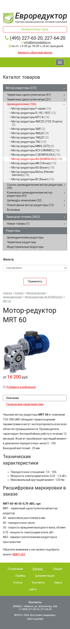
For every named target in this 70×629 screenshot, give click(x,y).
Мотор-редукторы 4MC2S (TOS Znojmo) (36, 123)
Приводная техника (23, 216)
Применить (35, 281)
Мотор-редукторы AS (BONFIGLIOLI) (36, 159)
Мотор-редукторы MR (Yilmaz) (33, 163)
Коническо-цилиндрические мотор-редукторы (30, 194)
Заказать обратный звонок (35, 52)
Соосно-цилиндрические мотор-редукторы (35, 186)
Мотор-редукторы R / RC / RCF (33, 112)
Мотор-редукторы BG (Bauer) (32, 167)
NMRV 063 (18, 554)
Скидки (57, 568)
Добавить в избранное (21, 387)
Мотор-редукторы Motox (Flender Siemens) (32, 173)
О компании (15, 568)
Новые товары (18, 223)
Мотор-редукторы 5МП (28, 128)
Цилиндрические (21, 104)
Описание (12, 398)
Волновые (13, 209)
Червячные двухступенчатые (29, 99)
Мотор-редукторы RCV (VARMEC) (35, 150)
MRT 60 (7, 301)
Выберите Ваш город (35, 29)
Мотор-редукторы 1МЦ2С (30, 137)
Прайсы (20, 575)
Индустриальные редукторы (25, 246)
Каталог (19, 293)
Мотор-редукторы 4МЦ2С (30, 133)
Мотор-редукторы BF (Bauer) (32, 179)
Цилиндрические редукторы (25, 237)
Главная (7, 293)
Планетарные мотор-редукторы (30, 205)
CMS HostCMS (35, 618)
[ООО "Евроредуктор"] (35, 17)
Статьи (17, 582)
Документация (44, 575)
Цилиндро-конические (24, 200)
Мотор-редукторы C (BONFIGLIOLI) (35, 154)
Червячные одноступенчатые (29, 94)
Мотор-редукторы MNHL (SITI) (32, 146)
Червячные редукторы (21, 242)
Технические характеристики (25, 404)
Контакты (38, 582)
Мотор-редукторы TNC (28, 141)
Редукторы (13, 230)
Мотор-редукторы (21, 87)
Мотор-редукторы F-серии (31, 108)
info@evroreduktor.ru (37, 42)
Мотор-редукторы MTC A (30, 117)
